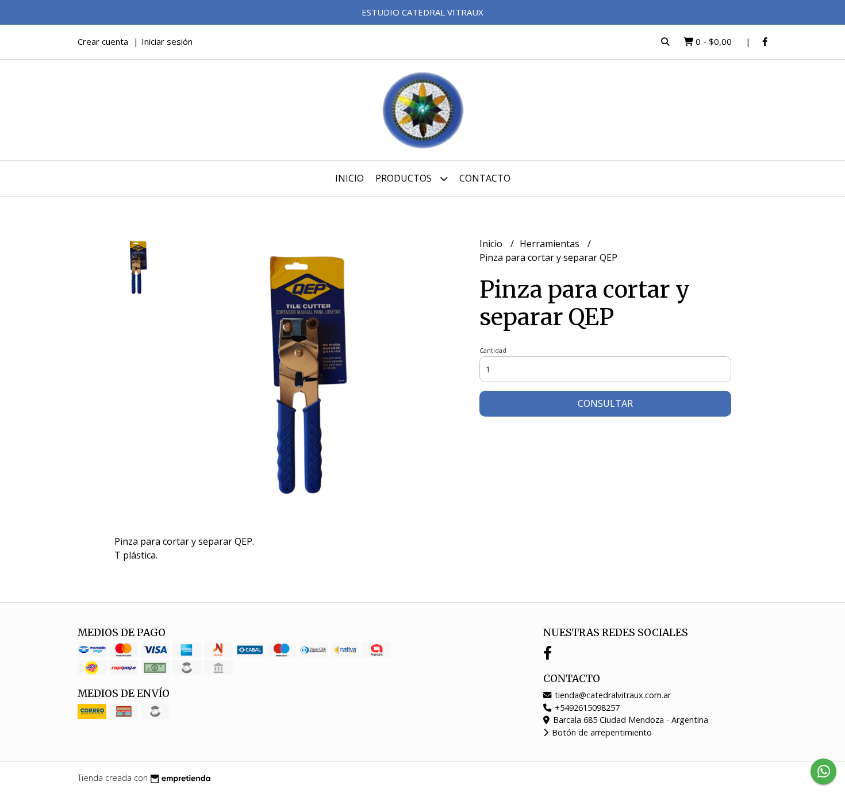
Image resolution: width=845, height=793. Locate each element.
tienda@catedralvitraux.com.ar (611, 695)
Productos (404, 178)
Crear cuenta (103, 41)
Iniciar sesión (167, 41)
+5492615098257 (586, 707)
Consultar (605, 403)
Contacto (484, 178)
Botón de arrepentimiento (601, 732)
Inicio (349, 178)
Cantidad (492, 350)
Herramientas (551, 243)
